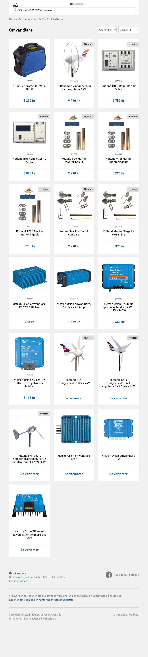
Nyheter (88, 44)
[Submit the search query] (15, 10)
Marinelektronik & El (31, 19)
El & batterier (55, 19)
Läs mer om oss (18, 581)
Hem (12, 19)
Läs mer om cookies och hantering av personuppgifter (41, 600)
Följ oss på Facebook (126, 575)
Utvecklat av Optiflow (126, 615)
